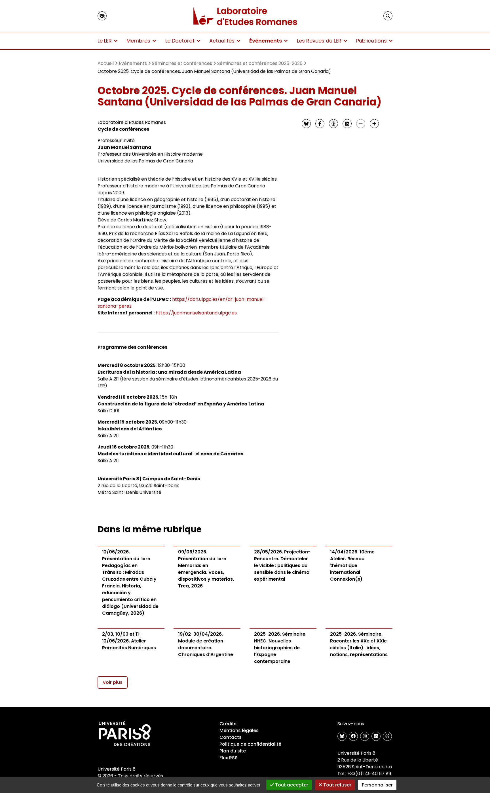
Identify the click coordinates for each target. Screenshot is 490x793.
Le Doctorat (180, 40)
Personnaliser (377, 785)
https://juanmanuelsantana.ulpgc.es (196, 313)
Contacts (230, 737)
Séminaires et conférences (182, 63)
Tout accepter (291, 785)
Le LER (105, 40)
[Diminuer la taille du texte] (360, 123)
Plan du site (232, 751)
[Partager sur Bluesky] (306, 123)
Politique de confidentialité (250, 744)
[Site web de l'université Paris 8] (125, 734)
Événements (265, 40)
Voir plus (112, 682)
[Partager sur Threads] (333, 123)
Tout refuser (336, 785)
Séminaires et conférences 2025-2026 (260, 63)
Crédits (227, 723)
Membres (138, 40)
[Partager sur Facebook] (319, 123)
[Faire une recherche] (387, 15)
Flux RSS (228, 757)
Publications (371, 40)
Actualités (222, 40)
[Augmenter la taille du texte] (374, 123)
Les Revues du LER (319, 40)
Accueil (106, 63)
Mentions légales (239, 730)
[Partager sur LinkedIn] (347, 123)
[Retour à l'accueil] (245, 16)
